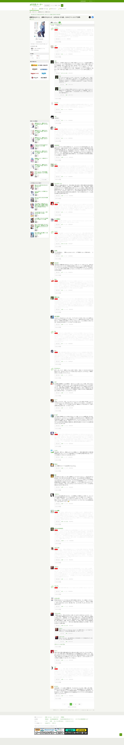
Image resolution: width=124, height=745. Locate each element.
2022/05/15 (71, 606)
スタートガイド (56, 717)
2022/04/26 (71, 625)
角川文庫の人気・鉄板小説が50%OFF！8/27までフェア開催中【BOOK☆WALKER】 (46, 14)
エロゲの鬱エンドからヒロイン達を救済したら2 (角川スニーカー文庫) (41, 219)
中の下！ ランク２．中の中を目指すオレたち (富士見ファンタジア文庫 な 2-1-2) (41, 172)
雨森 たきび (37, 187)
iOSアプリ (54, 723)
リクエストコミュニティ (69, 721)
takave (55, 464)
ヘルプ (46, 721)
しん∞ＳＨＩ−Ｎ (58, 183)
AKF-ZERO (56, 316)
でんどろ (56, 586)
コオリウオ (56, 547)
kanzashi (56, 262)
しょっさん (56, 202)
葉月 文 (36, 193)
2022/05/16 (71, 591)
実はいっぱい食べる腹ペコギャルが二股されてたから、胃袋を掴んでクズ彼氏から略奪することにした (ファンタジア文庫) (41, 226)
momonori (56, 145)
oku (55, 667)
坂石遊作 (36, 208)
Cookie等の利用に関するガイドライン (67, 719)
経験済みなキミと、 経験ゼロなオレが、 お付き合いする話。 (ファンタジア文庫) (41, 124)
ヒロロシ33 (56, 598)
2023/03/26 (71, 324)
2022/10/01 (71, 457)
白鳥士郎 (36, 214)
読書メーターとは (48, 717)
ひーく (55, 650)
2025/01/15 (71, 157)
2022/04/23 (71, 679)
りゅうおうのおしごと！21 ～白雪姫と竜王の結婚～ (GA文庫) (41, 213)
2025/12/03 (71, 73)
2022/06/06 (71, 540)
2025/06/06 (71, 120)
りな (55, 116)
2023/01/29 (71, 361)
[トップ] (30, 12)
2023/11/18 (70, 224)
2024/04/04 (71, 212)
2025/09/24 (71, 109)
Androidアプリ (47, 723)
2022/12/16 (71, 375)
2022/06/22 (71, 468)
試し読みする (39, 41)
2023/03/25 (71, 343)
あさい (55, 164)
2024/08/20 (71, 195)
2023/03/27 (71, 309)
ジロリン (56, 566)
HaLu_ (36, 220)
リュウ (55, 450)
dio (55, 127)
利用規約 (62, 717)
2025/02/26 (71, 138)
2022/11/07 (71, 425)
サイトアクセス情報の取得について (82, 719)
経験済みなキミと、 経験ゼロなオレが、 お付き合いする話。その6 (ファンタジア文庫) (41, 165)
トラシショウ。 (57, 613)
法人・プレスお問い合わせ (58, 721)
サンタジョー (57, 368)
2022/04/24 (71, 660)
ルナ (55, 432)
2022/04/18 (71, 695)
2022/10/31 (71, 443)
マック (55, 231)
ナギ (55, 382)
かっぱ (55, 414)
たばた (55, 250)
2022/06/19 (71, 503)
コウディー (56, 494)
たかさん (56, 28)
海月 (55, 475)
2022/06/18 (71, 521)
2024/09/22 (71, 176)
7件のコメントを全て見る (59, 644)
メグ (55, 45)
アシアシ (56, 102)
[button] (62, 5)
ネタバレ (58, 25)
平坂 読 (36, 199)
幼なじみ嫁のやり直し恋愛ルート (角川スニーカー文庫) (41, 233)
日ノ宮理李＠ (57, 219)
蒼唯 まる (36, 228)
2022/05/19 (71, 559)
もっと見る (44, 179)
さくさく (56, 686)
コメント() (65, 73)
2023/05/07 (71, 290)
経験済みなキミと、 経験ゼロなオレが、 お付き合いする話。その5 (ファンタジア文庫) (41, 152)
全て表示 (52, 25)
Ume (55, 279)
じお (55, 61)
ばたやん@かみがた (58, 528)
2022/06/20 (71, 487)
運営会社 (46, 719)
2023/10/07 (71, 243)
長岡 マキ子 (34, 11)
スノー (55, 399)
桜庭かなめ (56, 297)
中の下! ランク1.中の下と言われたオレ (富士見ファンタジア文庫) (41, 145)
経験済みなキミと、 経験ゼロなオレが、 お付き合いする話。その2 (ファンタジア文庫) (41, 131)
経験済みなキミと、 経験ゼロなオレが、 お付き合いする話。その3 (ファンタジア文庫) (41, 138)
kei (55, 331)
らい (55, 350)
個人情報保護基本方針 (54, 719)
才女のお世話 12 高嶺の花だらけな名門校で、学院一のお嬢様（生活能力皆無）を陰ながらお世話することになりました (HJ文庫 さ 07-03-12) (41, 205)
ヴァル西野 (56, 510)
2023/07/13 (71, 272)
